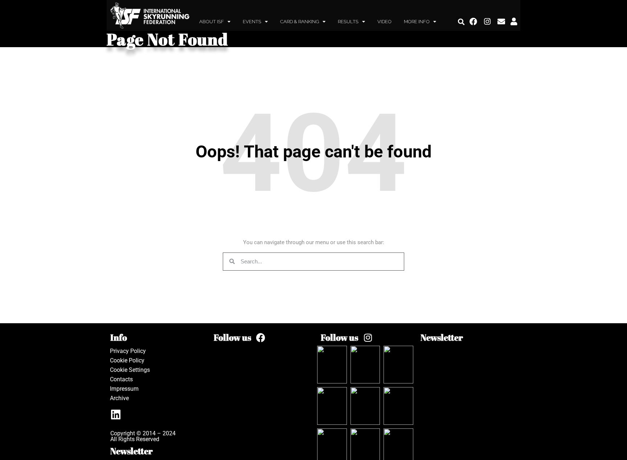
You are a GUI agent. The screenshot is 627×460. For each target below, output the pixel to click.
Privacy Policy (128, 351)
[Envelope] (501, 22)
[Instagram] (487, 22)
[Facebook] (473, 22)
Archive (119, 398)
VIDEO (384, 21)
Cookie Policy (127, 360)
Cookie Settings (130, 369)
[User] (514, 22)
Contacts (121, 379)
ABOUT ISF (211, 21)
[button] (461, 22)
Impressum (124, 388)
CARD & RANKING (299, 21)
